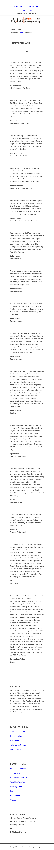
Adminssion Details (18, 768)
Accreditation (15, 772)
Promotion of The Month (20, 777)
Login (30, 10)
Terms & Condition (17, 731)
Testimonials (15, 29)
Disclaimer (14, 740)
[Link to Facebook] (25, 2)
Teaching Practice (17, 782)
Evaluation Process (18, 795)
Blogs (23, 10)
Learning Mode (16, 786)
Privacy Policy (16, 735)
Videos (13, 800)
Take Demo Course (18, 744)
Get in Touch (18, 6)
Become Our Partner (32, 6)
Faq (11, 791)
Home (21, 32)
